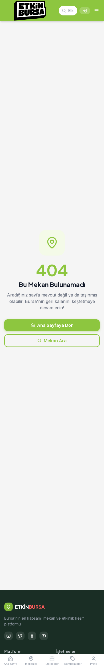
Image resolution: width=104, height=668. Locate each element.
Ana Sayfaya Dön (55, 325)
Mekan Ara (55, 340)
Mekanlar (31, 663)
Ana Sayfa (10, 663)
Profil (93, 663)
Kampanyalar (73, 663)
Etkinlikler (52, 663)
